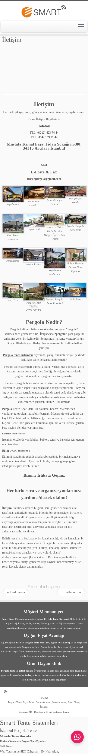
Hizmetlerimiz (71, 592)
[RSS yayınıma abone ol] (6, 691)
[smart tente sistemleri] (34, 192)
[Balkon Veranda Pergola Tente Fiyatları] (76, 254)
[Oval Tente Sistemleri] (13, 223)
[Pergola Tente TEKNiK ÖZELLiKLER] (34, 291)
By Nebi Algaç (50, 751)
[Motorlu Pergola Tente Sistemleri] (55, 290)
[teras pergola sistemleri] (76, 191)
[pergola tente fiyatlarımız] (55, 258)
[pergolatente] (13, 253)
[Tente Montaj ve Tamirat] (55, 191)
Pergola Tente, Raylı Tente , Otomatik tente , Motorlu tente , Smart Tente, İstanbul (44, 704)
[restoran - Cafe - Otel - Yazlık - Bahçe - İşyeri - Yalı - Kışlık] (55, 219)
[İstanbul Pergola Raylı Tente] (76, 218)
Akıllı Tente (75, 619)
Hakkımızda (63, 402)
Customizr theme (61, 712)
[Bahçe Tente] (13, 290)
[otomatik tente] (34, 255)
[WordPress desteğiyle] (30, 711)
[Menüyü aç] (81, 26)
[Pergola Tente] (34, 220)
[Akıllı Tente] (76, 290)
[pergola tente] (13, 193)
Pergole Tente (8, 670)
